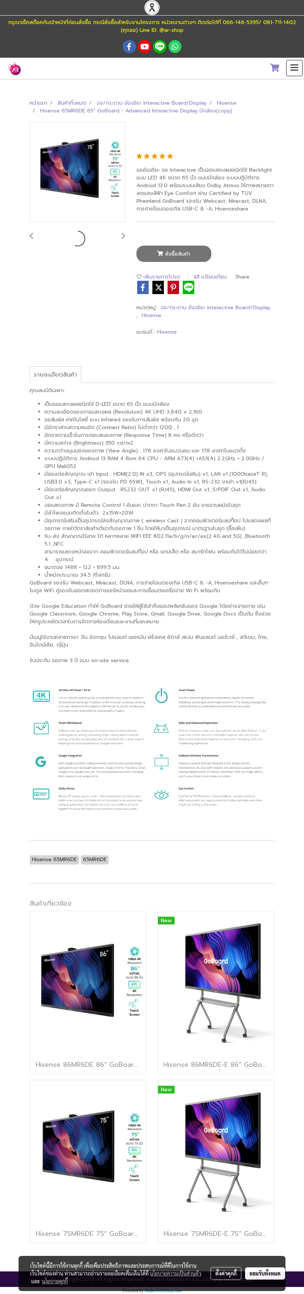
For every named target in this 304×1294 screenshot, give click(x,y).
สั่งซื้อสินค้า (176, 254)
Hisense (151, 315)
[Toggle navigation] (294, 68)
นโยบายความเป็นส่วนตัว (175, 1273)
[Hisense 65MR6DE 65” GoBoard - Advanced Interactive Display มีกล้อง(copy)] (77, 172)
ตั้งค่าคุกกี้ (226, 1273)
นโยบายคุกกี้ (55, 1281)
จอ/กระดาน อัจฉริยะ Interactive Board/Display (215, 307)
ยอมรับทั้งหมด (265, 1273)
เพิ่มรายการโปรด (161, 277)
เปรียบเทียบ (213, 277)
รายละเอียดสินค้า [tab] (55, 374)
